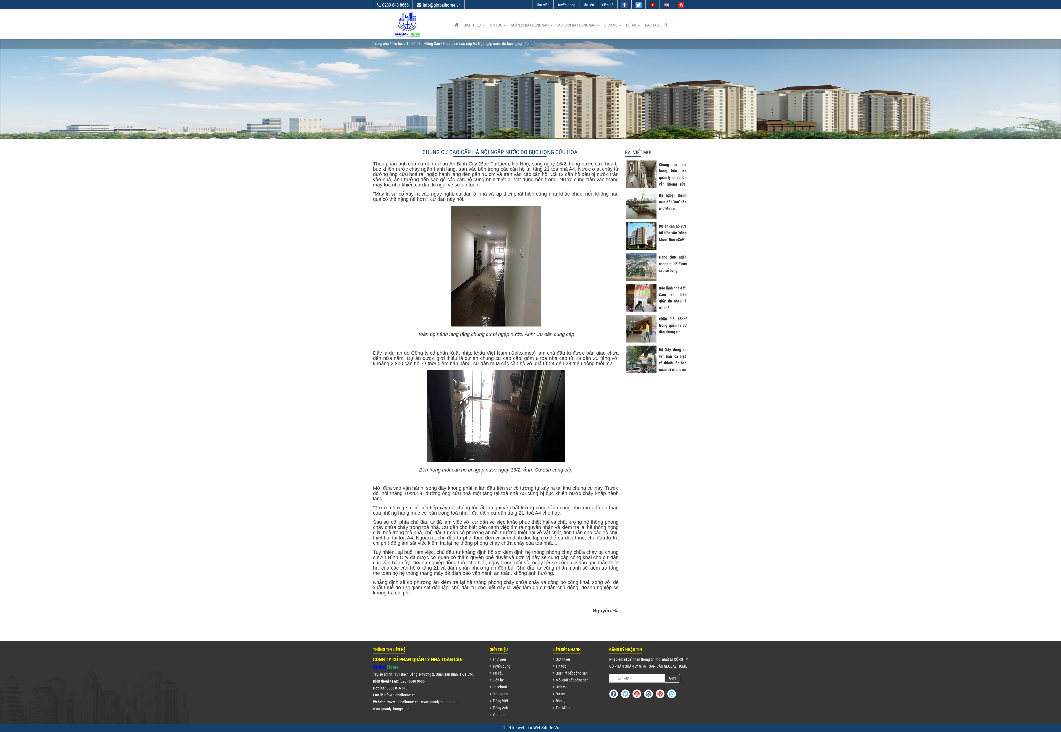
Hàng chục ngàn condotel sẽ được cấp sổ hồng (673, 264)
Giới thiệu (472, 25)
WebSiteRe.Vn (546, 727)
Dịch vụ (611, 25)
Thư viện (543, 5)
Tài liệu (588, 5)
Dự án (631, 25)
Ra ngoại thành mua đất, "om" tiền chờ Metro (673, 202)
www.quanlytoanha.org (438, 702)
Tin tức (495, 25)
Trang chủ (381, 43)
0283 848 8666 (395, 5)
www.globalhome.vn (403, 702)
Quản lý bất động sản (530, 25)
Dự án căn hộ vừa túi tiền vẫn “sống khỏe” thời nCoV (673, 233)
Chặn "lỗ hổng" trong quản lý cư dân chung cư (673, 326)
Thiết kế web (514, 727)
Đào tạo (652, 25)
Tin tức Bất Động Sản (423, 43)
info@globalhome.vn (442, 5)
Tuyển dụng (566, 5)
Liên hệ (607, 5)
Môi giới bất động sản (576, 25)
